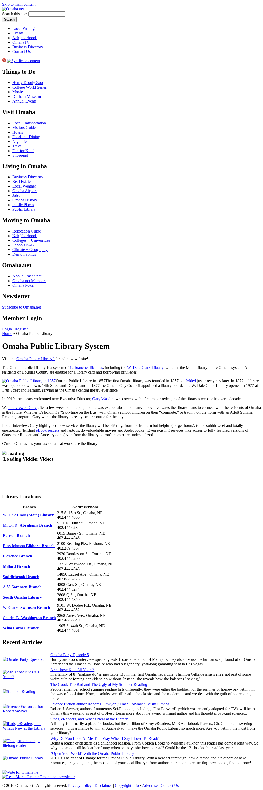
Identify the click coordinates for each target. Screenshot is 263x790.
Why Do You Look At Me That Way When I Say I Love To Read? (104, 738)
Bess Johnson (29, 546)
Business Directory (27, 47)
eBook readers (47, 430)
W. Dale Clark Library (145, 367)
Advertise (150, 785)
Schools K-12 (23, 245)
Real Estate (21, 181)
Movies (18, 92)
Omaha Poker (23, 285)
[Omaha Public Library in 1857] (29, 381)
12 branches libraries (86, 367)
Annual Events (24, 101)
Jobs (16, 195)
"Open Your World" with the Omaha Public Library (92, 753)
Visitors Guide (24, 127)
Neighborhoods (24, 37)
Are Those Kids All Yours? (72, 669)
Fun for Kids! (23, 150)
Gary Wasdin (103, 399)
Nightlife (19, 141)
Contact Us (21, 51)
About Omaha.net (26, 276)
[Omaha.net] (13, 9)
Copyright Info (127, 785)
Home (7, 333)
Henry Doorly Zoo (27, 82)
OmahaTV (21, 42)
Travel (17, 146)
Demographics (24, 254)
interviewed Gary (22, 407)
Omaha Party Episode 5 (69, 655)
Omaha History (24, 200)
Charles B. (29, 618)
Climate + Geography (30, 249)
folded (191, 381)
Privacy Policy (80, 785)
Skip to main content (18, 4)
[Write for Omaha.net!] (20, 772)
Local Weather (24, 186)
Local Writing (23, 28)
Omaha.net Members (29, 280)
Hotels (17, 132)
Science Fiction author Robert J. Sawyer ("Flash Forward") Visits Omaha (109, 704)
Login (7, 329)
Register (21, 329)
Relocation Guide (26, 231)
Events (17, 33)
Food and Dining (26, 137)
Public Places (23, 204)
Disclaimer (103, 785)
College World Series (29, 87)
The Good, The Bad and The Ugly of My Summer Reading (98, 684)
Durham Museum (26, 96)
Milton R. (27, 525)
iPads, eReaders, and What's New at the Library (89, 719)
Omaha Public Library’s (35, 359)
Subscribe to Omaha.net (21, 307)
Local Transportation (29, 123)
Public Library (24, 209)
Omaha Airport (24, 191)
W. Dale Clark (28, 515)
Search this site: (15, 14)
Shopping (20, 155)
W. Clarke (26, 607)
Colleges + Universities (31, 240)
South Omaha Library (22, 597)
